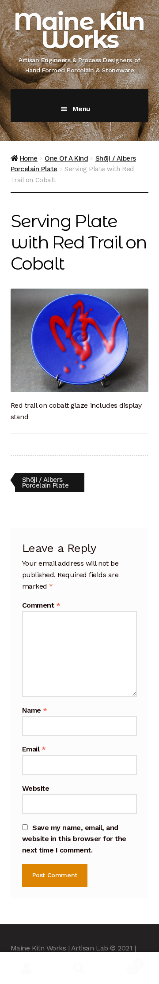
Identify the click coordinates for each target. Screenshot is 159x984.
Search (79, 968)
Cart (123, 960)
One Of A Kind (66, 158)
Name (34, 710)
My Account (26, 968)
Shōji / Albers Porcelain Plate (45, 482)
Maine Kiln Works (78, 30)
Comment (41, 605)
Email (34, 749)
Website (35, 788)
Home (29, 158)
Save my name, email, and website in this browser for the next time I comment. (74, 839)
